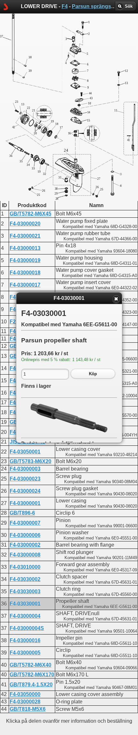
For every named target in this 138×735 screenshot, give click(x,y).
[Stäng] (116, 299)
